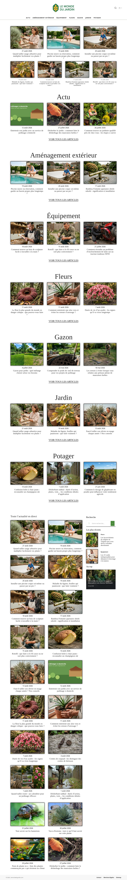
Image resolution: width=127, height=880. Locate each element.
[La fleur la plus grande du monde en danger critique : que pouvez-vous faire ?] (27, 294)
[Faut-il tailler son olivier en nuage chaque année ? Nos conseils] (100, 415)
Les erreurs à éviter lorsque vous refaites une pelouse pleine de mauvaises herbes (100, 372)
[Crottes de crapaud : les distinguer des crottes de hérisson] (65, 742)
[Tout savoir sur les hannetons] (27, 814)
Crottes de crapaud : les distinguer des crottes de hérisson (65, 760)
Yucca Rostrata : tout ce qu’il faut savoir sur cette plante (65, 832)
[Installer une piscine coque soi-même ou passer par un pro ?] (100, 37)
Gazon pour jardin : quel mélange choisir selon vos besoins (27, 371)
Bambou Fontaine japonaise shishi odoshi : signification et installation (77, 83)
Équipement (63, 216)
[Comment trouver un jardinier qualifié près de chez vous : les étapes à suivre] (100, 114)
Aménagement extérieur (63, 155)
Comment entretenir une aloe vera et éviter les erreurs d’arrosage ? (63, 311)
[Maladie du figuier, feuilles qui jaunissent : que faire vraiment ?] (22, 69)
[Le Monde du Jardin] (63, 8)
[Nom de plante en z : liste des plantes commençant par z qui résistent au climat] (27, 849)
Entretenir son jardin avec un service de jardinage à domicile (27, 131)
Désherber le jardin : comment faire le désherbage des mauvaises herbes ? (63, 131)
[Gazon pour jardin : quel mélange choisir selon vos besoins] (27, 354)
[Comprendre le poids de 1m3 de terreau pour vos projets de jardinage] (63, 354)
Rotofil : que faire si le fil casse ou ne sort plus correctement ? (104, 82)
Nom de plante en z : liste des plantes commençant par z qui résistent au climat (28, 867)
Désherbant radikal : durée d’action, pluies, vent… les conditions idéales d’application (63, 491)
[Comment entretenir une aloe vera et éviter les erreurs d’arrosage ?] (63, 294)
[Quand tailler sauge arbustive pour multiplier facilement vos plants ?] (27, 37)
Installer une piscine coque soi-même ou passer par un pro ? (100, 55)
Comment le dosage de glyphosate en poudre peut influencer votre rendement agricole (100, 491)
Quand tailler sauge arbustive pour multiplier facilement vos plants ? (27, 55)
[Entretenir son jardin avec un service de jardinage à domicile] (27, 114)
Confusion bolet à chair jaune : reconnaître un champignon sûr (27, 490)
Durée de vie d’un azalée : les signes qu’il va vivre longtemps (100, 311)
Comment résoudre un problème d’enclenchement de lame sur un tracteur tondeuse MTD (100, 251)
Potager (63, 456)
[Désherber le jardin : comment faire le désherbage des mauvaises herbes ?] (63, 114)
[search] (115, 7)
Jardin (63, 397)
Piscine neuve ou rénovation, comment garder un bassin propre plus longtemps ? (63, 56)
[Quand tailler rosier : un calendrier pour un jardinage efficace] (27, 777)
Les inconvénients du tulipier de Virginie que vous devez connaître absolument (107, 541)
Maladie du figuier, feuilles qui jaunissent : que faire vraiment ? (22, 82)
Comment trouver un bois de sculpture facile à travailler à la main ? (49, 83)
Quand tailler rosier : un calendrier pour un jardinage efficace (27, 795)
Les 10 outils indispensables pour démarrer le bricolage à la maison (108, 558)
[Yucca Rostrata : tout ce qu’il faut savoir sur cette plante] (65, 814)
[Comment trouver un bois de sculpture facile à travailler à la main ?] (50, 69)
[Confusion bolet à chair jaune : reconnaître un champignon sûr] (27, 473)
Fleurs (63, 276)
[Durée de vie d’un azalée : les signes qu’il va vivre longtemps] (100, 294)
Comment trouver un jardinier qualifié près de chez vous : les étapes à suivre (100, 131)
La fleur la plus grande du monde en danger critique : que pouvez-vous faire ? (27, 312)
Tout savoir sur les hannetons (28, 831)
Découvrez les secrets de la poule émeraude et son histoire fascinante (100, 582)
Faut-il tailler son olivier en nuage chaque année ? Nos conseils (100, 432)
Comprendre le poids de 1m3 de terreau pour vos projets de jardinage (63, 371)
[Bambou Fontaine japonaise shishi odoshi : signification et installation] (77, 69)
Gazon (64, 337)
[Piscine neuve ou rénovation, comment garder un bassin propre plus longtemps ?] (63, 37)
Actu (63, 97)
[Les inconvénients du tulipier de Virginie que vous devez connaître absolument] (92, 540)
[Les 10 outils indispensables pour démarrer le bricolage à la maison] (92, 556)
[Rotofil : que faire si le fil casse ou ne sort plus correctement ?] (104, 69)
